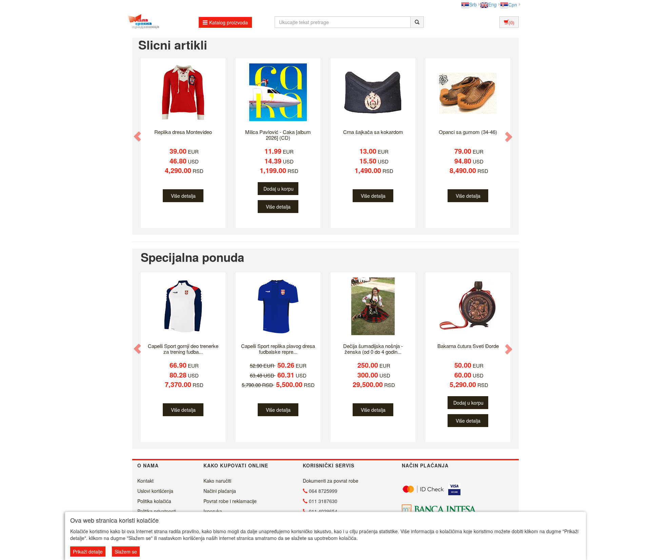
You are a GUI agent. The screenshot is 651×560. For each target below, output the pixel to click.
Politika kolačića (154, 501)
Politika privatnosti (156, 511)
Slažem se (126, 551)
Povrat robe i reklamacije (230, 501)
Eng (492, 4)
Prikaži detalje (88, 551)
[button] (138, 136)
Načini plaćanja (219, 490)
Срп (512, 4)
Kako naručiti (217, 480)
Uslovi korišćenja (155, 490)
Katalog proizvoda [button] (228, 22)
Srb (473, 4)
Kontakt (145, 480)
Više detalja (183, 195)
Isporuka (212, 511)
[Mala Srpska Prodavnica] (141, 22)
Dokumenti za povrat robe (330, 480)
